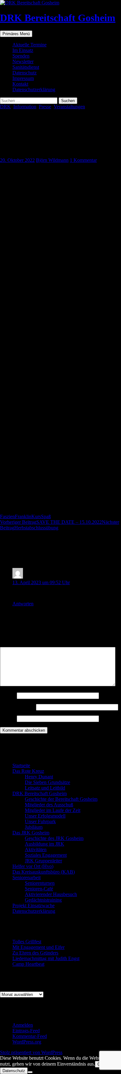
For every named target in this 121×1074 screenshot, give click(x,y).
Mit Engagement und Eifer (38, 947)
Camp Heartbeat (28, 964)
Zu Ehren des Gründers (35, 952)
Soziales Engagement (46, 855)
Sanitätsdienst (25, 67)
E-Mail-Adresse (17, 707)
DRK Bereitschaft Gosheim (57, 17)
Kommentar (13, 644)
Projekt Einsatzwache (33, 905)
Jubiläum (34, 827)
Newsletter (23, 61)
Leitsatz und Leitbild (45, 787)
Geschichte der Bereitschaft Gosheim (61, 799)
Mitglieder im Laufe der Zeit (52, 810)
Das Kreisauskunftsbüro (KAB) (43, 872)
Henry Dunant (39, 776)
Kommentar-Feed (29, 1036)
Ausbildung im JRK (44, 844)
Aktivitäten (36, 849)
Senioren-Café (39, 888)
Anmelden (22, 1025)
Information (24, 106)
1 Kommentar (83, 160)
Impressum (23, 78)
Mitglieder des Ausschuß (49, 804)
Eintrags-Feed (26, 1030)
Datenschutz (24, 72)
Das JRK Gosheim (30, 832)
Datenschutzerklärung (33, 89)
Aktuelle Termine (29, 44)
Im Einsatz (22, 50)
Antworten (23, 603)
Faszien (7, 516)
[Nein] (30, 1072)
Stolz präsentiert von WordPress (31, 1052)
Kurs (36, 516)
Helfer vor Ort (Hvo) (32, 866)
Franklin (23, 516)
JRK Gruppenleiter (43, 860)
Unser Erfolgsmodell (45, 815)
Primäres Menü (16, 33)
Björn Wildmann (52, 160)
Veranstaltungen (69, 106)
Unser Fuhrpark (40, 821)
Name (8, 695)
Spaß (46, 516)
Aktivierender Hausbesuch (51, 894)
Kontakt (20, 84)
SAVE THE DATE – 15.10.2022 (51, 522)
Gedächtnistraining (43, 900)
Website (8, 718)
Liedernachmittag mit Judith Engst (45, 958)
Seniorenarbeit (26, 877)
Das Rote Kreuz (28, 771)
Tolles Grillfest (26, 941)
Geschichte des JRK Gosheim (54, 838)
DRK (5, 106)
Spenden (20, 56)
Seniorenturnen (40, 883)
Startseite (21, 765)
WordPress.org (26, 1041)
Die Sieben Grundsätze (47, 782)
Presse (45, 106)
